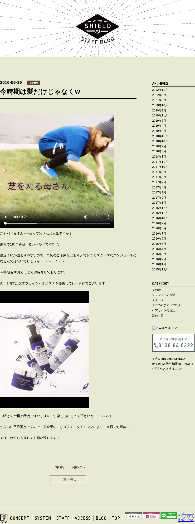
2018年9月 (159, 146)
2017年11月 (160, 161)
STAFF (63, 518)
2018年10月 (160, 141)
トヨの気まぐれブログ (166, 305)
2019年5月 (159, 120)
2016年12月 (160, 208)
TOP (116, 518)
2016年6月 (159, 238)
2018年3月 (159, 156)
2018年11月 (160, 136)
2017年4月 (159, 187)
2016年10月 (160, 218)
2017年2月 (159, 197)
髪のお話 (158, 315)
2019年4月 (159, 125)
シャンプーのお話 (163, 294)
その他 (156, 289)
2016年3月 (159, 254)
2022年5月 (159, 95)
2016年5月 (159, 243)
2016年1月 (159, 264)
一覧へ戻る (68, 479)
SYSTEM (43, 518)
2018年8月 (159, 151)
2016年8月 (159, 228)
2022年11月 (160, 89)
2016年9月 (159, 223)
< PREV (58, 468)
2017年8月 (159, 177)
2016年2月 (159, 259)
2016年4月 (159, 249)
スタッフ (158, 300)
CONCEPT (20, 518)
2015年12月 (160, 269)
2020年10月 (160, 105)
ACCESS (83, 518)
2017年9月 (159, 172)
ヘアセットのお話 (163, 310)
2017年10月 (160, 166)
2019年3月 (159, 131)
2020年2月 (159, 110)
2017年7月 (159, 182)
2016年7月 (159, 233)
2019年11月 (160, 115)
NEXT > (78, 468)
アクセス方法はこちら (168, 368)
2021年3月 (159, 100)
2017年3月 (159, 192)
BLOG (101, 518)
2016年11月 (160, 213)
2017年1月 (159, 202)
